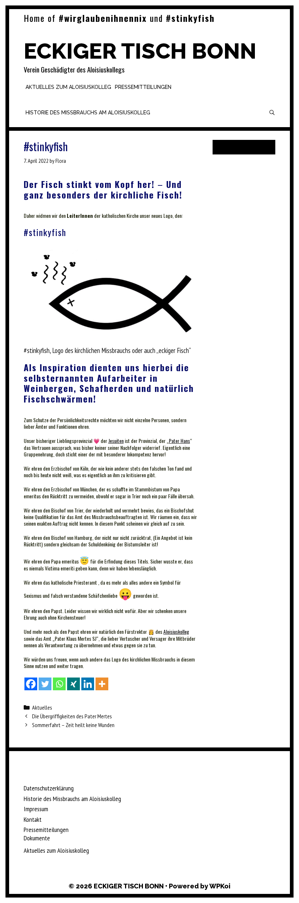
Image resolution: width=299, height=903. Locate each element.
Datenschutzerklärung (49, 788)
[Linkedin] (87, 684)
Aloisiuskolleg (176, 631)
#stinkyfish (190, 17)
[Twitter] (45, 684)
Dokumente (37, 838)
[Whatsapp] (59, 684)
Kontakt (33, 819)
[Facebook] (30, 684)
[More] (102, 684)
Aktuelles (42, 707)
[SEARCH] (272, 112)
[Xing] (73, 684)
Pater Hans (179, 440)
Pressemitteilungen (143, 87)
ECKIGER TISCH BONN (140, 51)
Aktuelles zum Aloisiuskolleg (68, 87)
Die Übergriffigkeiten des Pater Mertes (72, 716)
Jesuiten (116, 440)
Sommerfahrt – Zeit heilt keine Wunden (73, 725)
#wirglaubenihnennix (103, 17)
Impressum (36, 809)
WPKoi (219, 886)
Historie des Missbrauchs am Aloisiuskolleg (88, 112)
